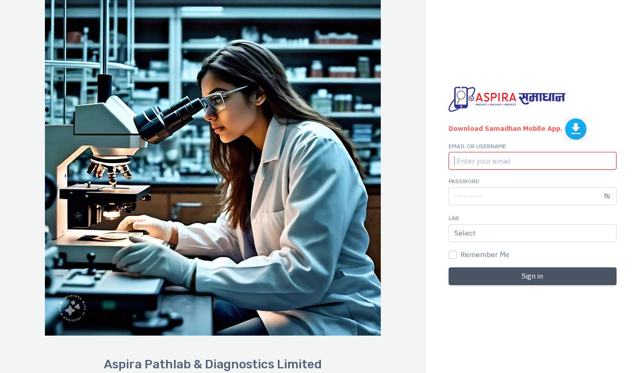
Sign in (532, 276)
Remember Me (484, 254)
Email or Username (477, 146)
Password (464, 181)
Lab (454, 218)
